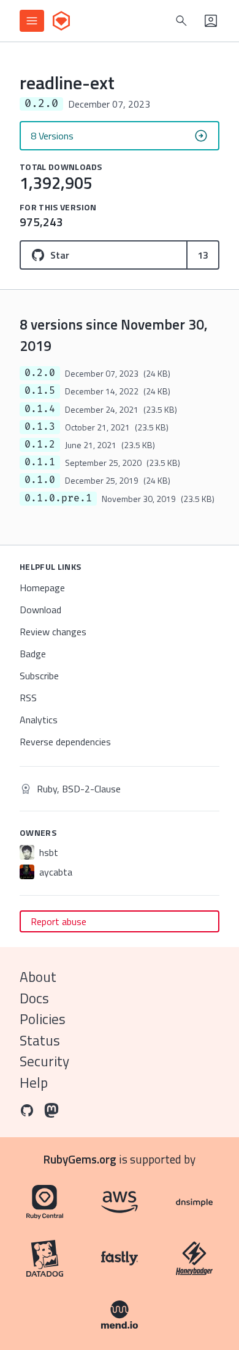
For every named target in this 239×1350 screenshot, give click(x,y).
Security (44, 1061)
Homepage (42, 587)
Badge (33, 653)
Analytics (39, 719)
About (38, 976)
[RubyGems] (61, 21)
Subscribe (39, 675)
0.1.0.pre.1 (58, 498)
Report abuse (58, 921)
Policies (43, 1019)
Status (40, 1040)
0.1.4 (40, 409)
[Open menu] (32, 21)
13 (202, 255)
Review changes (53, 631)
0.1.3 (40, 427)
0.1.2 (40, 444)
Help (34, 1082)
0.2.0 (40, 373)
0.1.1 (40, 462)
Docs (34, 998)
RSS (28, 697)
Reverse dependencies (65, 741)
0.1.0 (40, 480)
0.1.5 (40, 391)
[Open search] (181, 21)
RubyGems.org (80, 1159)
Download (40, 609)
